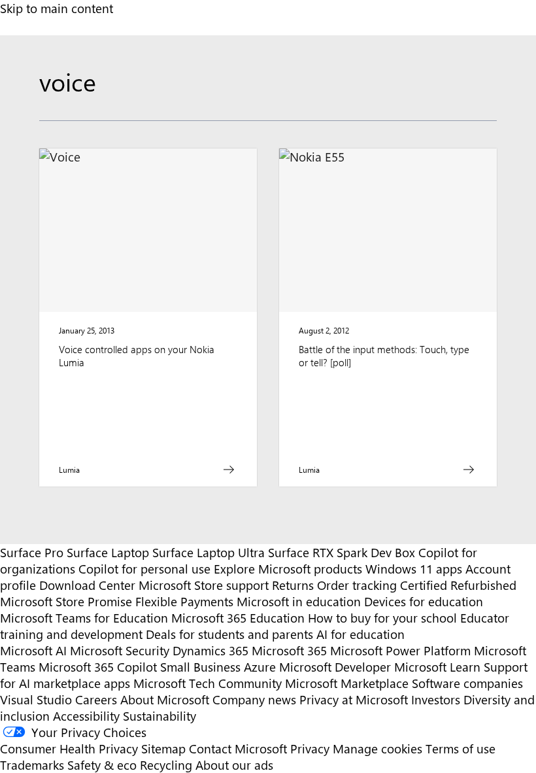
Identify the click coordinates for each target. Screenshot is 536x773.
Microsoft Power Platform (400, 650)
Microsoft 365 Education (238, 618)
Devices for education (423, 601)
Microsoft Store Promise (66, 601)
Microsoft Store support (204, 585)
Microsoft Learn (437, 667)
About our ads (234, 765)
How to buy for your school (382, 618)
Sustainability (159, 716)
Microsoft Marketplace (347, 683)
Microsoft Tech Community (207, 683)
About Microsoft (164, 699)
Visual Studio (36, 699)
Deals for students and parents (229, 634)
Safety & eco (102, 765)
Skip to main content (56, 8)
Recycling (166, 765)
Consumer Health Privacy (69, 748)
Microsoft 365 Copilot (98, 667)
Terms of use (460, 748)
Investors (435, 699)
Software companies (467, 683)
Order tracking (357, 585)
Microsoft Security (119, 650)
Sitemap (163, 748)
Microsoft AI (33, 650)
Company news (254, 699)
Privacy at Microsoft (353, 699)
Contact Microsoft (238, 748)
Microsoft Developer (335, 667)
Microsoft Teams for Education (84, 618)
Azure (260, 667)
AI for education (360, 634)
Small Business (200, 667)
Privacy (311, 748)
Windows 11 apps (413, 568)
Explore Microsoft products (288, 568)
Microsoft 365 (289, 650)
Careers (96, 699)
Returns (293, 585)
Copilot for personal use (144, 568)
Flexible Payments (184, 601)
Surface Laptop (108, 552)
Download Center (87, 585)
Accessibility (86, 716)
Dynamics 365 (210, 650)
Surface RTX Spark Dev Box (341, 552)
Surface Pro (31, 552)
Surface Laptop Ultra (208, 552)
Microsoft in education (299, 601)
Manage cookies (377, 748)
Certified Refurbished (458, 585)
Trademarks (32, 765)
